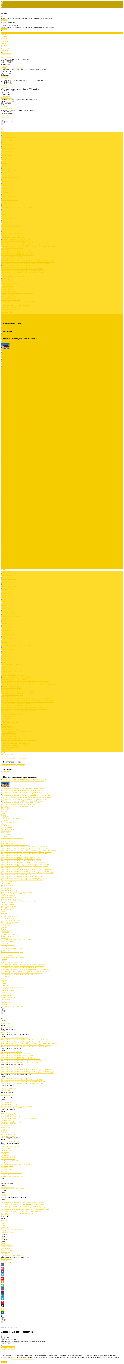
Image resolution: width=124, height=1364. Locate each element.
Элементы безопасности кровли (12, 513)
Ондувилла (5, 489)
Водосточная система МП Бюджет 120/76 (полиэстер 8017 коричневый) (26, 413)
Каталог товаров (6, 403)
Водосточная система (8, 405)
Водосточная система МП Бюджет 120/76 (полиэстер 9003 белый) (24, 415)
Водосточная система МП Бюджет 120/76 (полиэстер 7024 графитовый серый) (28, 246)
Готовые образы (6, 394)
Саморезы (4, 499)
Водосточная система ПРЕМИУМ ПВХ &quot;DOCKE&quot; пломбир (25, 426)
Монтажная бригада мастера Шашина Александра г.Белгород (23, 526)
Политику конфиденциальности (22, 1359)
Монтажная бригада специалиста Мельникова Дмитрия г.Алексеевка (25, 533)
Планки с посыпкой (7, 464)
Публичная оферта (7, 384)
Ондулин (4, 491)
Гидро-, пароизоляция (8, 468)
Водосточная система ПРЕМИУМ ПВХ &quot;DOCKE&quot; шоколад (25, 428)
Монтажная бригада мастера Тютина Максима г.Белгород (21, 535)
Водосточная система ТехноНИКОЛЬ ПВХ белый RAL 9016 (22, 269)
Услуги (3, 515)
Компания (4, 540)
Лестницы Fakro (6, 445)
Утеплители (5, 505)
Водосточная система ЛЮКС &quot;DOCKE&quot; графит (21, 419)
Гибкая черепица (7, 447)
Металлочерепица (7, 480)
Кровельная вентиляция (9, 478)
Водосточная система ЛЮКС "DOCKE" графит (17, 251)
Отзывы (3, 377)
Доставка (4, 520)
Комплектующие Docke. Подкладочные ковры (17, 293)
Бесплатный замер (7, 517)
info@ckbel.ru (5, 66)
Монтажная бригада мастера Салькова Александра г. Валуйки (22, 528)
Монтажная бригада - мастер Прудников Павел (17, 536)
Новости (4, 373)
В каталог (4, 20)
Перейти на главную (8, 1347)
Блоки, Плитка (6, 311)
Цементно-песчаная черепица (11, 510)
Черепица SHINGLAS (8, 298)
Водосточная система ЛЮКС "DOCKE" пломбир (17, 253)
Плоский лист (5, 492)
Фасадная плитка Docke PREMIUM (13, 456)
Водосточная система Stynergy (12, 429)
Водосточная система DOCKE (11, 417)
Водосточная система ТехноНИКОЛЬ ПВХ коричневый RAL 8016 (24, 271)
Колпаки (4, 475)
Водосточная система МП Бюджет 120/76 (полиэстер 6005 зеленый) (25, 244)
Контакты (4, 566)
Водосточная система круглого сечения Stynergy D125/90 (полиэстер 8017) (27, 262)
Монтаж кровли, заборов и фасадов (13, 524)
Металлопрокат (6, 313)
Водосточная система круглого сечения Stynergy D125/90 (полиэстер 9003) (27, 263)
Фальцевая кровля (7, 506)
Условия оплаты (6, 389)
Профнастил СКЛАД (8, 494)
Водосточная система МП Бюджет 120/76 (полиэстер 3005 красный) (25, 242)
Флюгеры (4, 508)
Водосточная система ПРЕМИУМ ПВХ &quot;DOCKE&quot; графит (24, 424)
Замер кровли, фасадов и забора (12, 519)
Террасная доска (7, 503)
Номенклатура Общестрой (10, 482)
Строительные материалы (10, 484)
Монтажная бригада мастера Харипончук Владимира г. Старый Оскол (25, 531)
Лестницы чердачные (8, 443)
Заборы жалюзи (6, 471)
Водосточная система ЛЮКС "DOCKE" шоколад (17, 255)
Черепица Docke (7, 289)
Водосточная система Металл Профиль (14, 406)
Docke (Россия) (6, 449)
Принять (4, 1362)
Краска (3, 477)
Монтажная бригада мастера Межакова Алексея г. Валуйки (22, 529)
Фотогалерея (5, 564)
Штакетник (5, 512)
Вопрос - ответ (6, 392)
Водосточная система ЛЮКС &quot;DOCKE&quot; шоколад (21, 422)
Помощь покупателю (8, 391)
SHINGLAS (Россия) (8, 457)
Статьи (3, 375)
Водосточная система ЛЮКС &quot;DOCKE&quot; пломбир (21, 420)
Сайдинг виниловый (8, 496)
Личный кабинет (6, 1262)
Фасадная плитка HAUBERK (11, 466)
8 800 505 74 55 (6, 1259)
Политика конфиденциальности (12, 380)
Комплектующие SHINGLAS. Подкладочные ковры (18, 302)
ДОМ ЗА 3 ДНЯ (6, 538)
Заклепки (4, 473)
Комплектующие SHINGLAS (10, 300)
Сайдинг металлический (9, 498)
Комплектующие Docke (9, 291)
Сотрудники (5, 378)
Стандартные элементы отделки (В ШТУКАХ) (16, 501)
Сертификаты (5, 382)
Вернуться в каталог (8, 1349)
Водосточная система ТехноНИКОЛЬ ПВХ (16, 436)
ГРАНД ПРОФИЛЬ (7, 470)
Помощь (3, 554)
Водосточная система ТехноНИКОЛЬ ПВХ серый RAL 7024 (22, 272)
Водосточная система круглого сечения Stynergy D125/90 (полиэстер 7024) (27, 260)
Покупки (4, 387)
